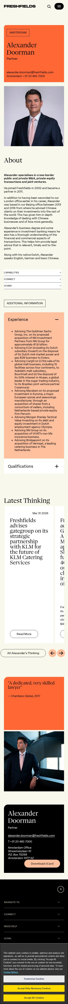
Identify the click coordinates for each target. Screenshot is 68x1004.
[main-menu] (59, 6)
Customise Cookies (34, 979)
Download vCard (42, 863)
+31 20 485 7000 (34, 76)
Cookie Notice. (10, 972)
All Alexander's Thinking (23, 653)
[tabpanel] (34, 574)
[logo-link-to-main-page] (20, 7)
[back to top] (60, 889)
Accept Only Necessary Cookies (34, 988)
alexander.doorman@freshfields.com (30, 72)
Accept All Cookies (34, 998)
